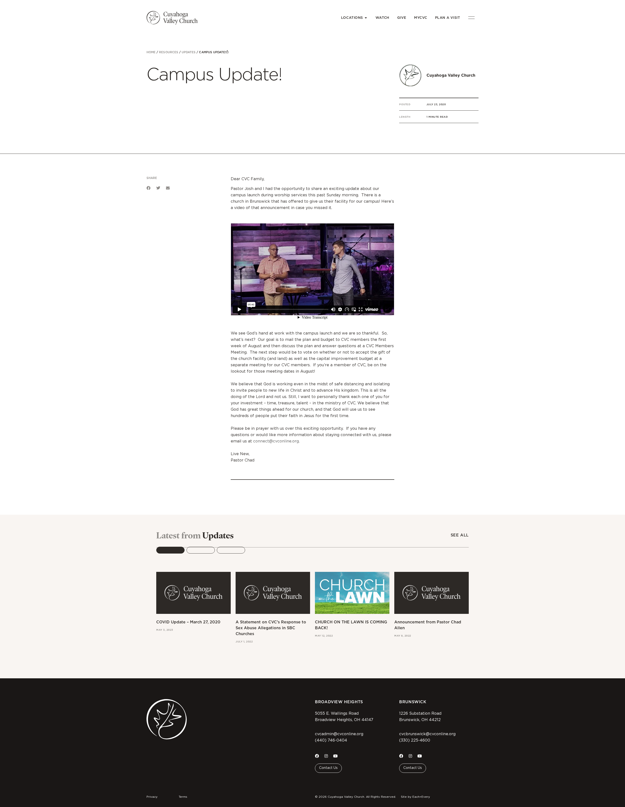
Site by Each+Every (415, 796)
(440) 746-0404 (331, 740)
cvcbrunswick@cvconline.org (427, 734)
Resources (168, 52)
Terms (183, 796)
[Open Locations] (366, 17)
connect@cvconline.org (276, 441)
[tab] (170, 550)
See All (460, 535)
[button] (148, 188)
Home (151, 52)
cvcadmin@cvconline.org (339, 734)
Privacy (151, 796)
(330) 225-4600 (414, 740)
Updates (189, 52)
